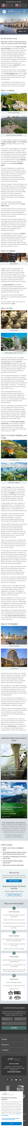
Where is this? (22, 31)
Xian (14, 303)
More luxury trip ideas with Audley (13, 865)
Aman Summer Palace (9, 142)
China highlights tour (11, 73)
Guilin (9, 487)
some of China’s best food (16, 616)
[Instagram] (11, 1079)
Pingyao (23, 233)
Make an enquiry (14, 881)
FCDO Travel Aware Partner (14, 982)
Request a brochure (14, 895)
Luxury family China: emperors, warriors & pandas (13, 769)
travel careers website (14, 1071)
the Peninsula (12, 726)
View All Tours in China (14, 836)
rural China (16, 65)
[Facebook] (7, 1079)
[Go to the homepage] (14, 11)
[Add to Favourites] (2, 31)
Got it (11, 1123)
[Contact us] (4, 11)
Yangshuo (12, 493)
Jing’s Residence (9, 284)
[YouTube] (16, 1079)
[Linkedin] (20, 1079)
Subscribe (14, 1028)
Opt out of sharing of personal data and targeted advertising (11, 1119)
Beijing (23, 159)
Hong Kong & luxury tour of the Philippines (12, 808)
